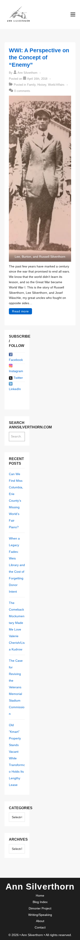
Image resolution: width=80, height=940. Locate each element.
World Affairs (56, 84)
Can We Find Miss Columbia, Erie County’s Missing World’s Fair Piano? (16, 500)
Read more (20, 311)
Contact (40, 927)
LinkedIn (15, 389)
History (41, 84)
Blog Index (40, 902)
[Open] (73, 14)
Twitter (18, 377)
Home (40, 895)
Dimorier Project (40, 908)
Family (31, 84)
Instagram (16, 371)
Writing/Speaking (40, 915)
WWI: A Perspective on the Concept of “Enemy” (39, 57)
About (40, 921)
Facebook (16, 360)
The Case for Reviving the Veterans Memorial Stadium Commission (16, 687)
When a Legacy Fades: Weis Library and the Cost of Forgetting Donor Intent (17, 565)
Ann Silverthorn (32, 935)
